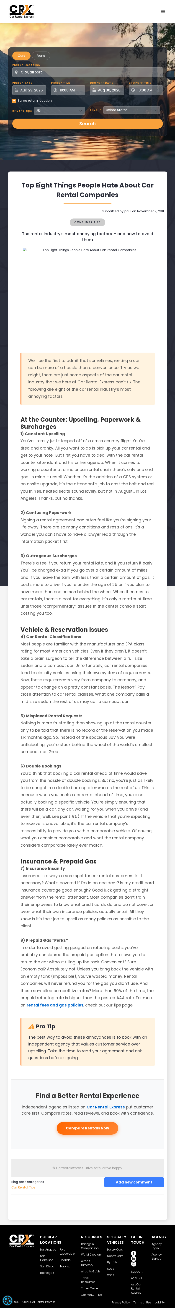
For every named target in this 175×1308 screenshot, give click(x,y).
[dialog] (7, 1300)
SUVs (110, 1269)
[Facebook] (133, 1253)
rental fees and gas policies (55, 1005)
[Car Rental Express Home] (21, 11)
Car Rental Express (106, 1107)
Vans (41, 55)
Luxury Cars (115, 1249)
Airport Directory (87, 1263)
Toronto (65, 1266)
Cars (21, 55)
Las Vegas (47, 1273)
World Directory (91, 1254)
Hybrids (112, 1262)
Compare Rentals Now (87, 1128)
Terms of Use (142, 1302)
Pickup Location (26, 65)
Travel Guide (89, 1288)
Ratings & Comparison (90, 1246)
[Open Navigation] (163, 12)
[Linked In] (133, 1258)
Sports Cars (115, 1256)
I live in (96, 110)
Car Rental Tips (23, 1187)
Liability (159, 1302)
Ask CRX (136, 1278)
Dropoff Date (101, 83)
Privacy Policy (120, 1302)
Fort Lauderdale (67, 1252)
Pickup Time (60, 83)
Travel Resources (88, 1280)
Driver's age (22, 111)
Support (136, 1272)
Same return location (35, 100)
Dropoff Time (140, 83)
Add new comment (134, 1182)
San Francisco (46, 1258)
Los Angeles (48, 1249)
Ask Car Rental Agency (136, 1288)
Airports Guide (90, 1271)
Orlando (65, 1260)
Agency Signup (157, 1257)
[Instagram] (133, 1263)
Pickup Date (22, 83)
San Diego (47, 1266)
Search (87, 123)
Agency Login (157, 1246)
